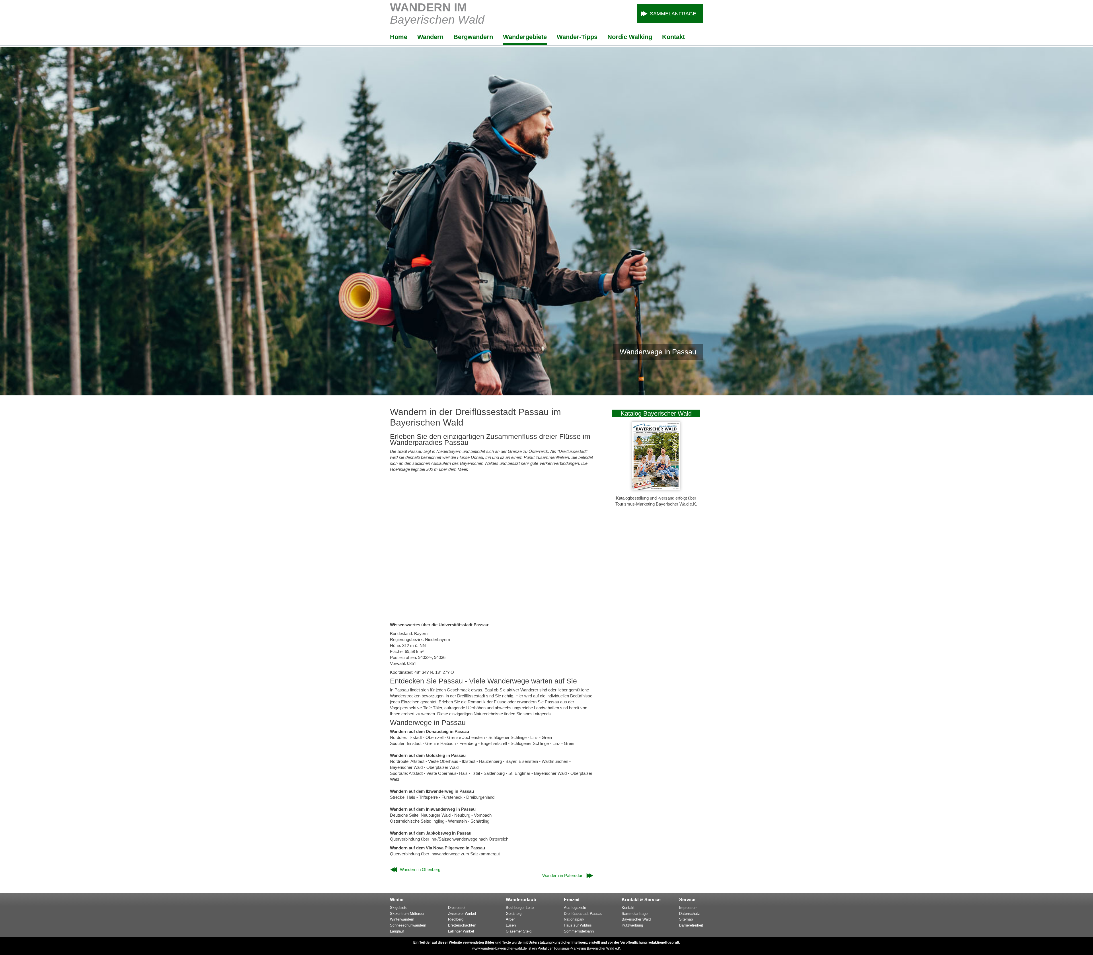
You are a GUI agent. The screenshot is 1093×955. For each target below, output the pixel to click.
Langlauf (397, 931)
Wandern (430, 36)
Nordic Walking (629, 36)
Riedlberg (455, 919)
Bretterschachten (462, 925)
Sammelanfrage (673, 14)
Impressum (688, 907)
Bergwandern (473, 36)
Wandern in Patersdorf (563, 875)
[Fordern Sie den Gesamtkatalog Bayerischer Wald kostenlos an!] (656, 488)
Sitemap (686, 919)
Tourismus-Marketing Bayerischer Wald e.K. (587, 948)
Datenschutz (689, 913)
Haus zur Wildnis (578, 925)
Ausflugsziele (575, 907)
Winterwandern (402, 919)
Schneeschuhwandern (408, 925)
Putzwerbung (632, 925)
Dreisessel (456, 907)
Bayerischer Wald (636, 919)
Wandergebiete (525, 36)
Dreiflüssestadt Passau (583, 913)
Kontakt (673, 36)
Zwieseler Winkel (462, 913)
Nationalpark (574, 919)
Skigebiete (398, 907)
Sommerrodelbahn (579, 931)
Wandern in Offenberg (420, 869)
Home (398, 36)
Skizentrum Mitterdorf (408, 913)
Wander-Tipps (577, 36)
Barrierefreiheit (691, 925)
